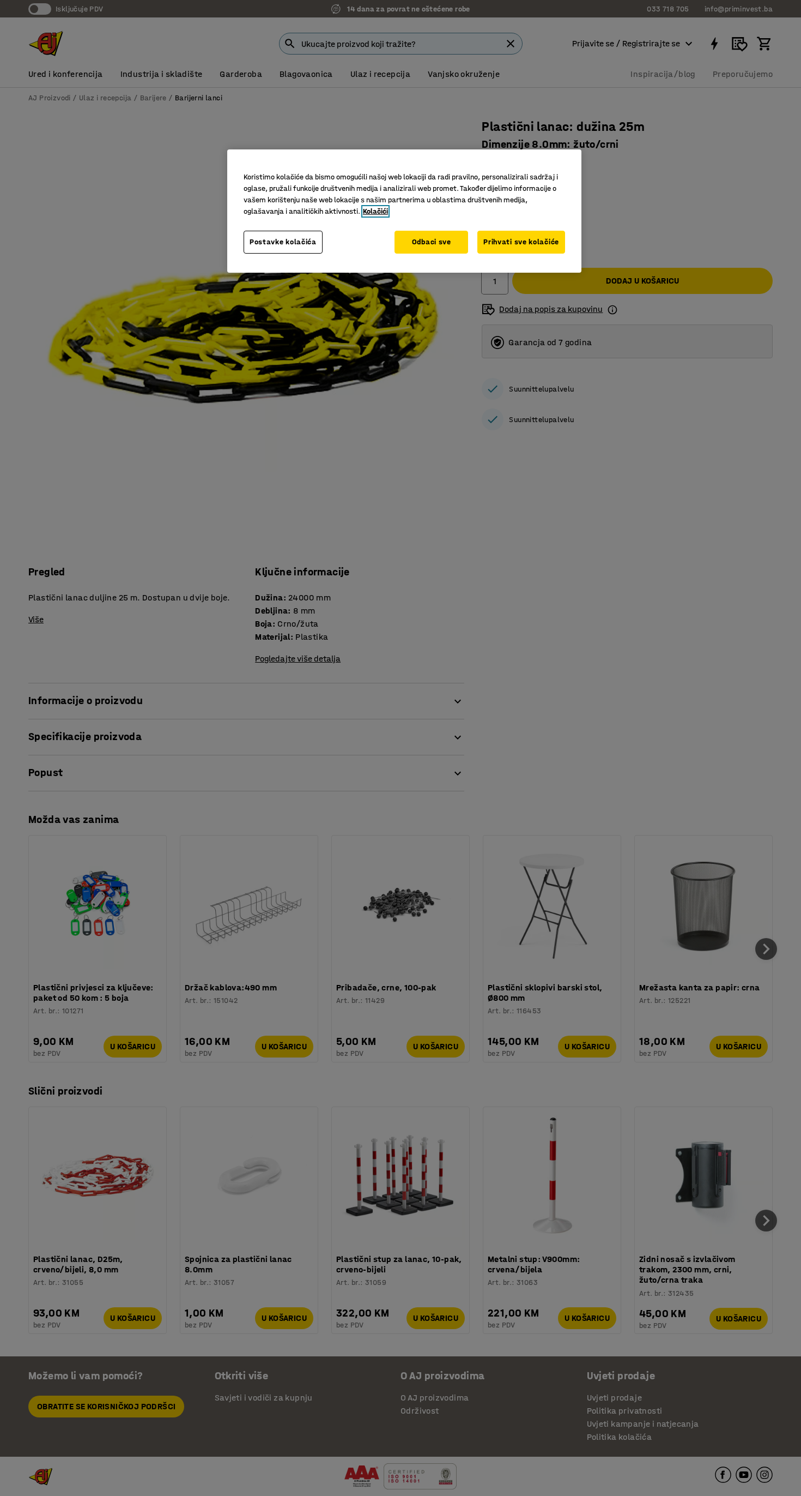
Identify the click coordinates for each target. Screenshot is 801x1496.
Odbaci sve (431, 242)
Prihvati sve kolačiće (521, 242)
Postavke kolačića (283, 242)
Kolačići (375, 211)
